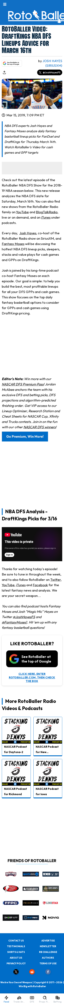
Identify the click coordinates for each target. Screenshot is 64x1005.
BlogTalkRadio (46, 212)
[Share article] (4, 72)
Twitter (55, 579)
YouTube (22, 212)
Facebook (40, 585)
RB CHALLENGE (48, 952)
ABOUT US (16, 957)
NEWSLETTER (48, 946)
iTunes (45, 217)
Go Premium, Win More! (25, 436)
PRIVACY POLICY (16, 963)
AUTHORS (48, 957)
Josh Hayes (27, 233)
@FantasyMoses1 (14, 622)
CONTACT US (16, 940)
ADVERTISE (48, 940)
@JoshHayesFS (51, 72)
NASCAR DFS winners (39, 427)
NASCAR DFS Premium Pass (23, 384)
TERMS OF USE (48, 963)
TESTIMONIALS (16, 946)
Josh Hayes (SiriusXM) (52, 63)
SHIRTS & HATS (16, 952)
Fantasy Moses (13, 244)
